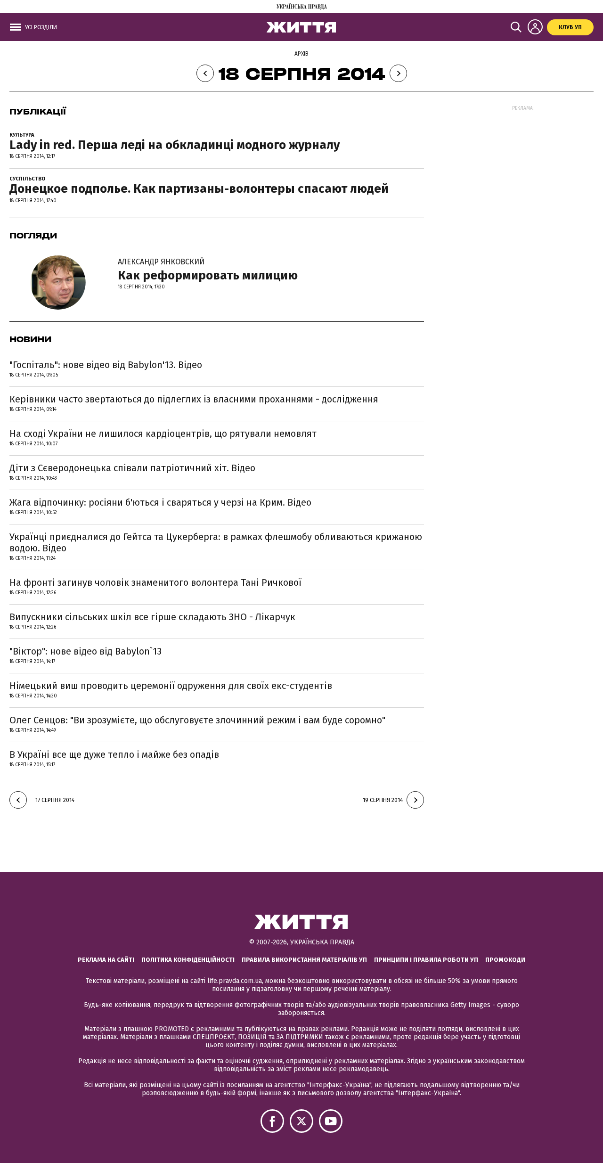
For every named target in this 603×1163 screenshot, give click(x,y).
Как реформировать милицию (208, 270)
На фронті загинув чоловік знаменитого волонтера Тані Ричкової (155, 582)
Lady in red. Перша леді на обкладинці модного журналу (174, 145)
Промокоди (505, 959)
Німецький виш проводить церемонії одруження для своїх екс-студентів (170, 685)
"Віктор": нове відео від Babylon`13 (85, 651)
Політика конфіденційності (188, 959)
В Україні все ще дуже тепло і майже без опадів (114, 754)
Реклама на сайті (106, 959)
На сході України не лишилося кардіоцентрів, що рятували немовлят (163, 433)
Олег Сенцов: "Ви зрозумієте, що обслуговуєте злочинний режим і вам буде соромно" (197, 720)
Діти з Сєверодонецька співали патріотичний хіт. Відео (132, 468)
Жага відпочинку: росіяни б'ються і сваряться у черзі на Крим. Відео (160, 502)
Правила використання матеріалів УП (304, 959)
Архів (301, 53)
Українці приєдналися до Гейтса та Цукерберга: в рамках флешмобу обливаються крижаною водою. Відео (215, 542)
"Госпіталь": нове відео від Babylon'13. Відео (105, 364)
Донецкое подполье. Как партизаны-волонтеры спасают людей (199, 188)
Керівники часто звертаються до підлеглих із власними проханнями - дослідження (193, 399)
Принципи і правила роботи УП (426, 959)
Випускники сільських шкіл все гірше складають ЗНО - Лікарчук (152, 616)
